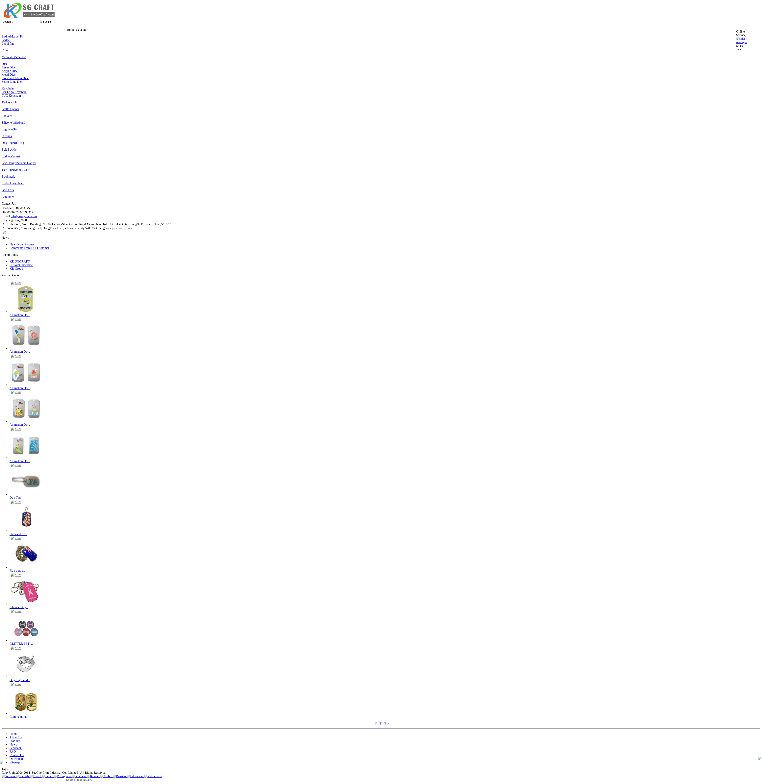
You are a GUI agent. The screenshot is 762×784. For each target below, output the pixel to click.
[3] (385, 723)
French (37, 776)
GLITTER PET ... (21, 643)
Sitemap (15, 762)
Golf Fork (8, 190)
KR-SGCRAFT (20, 261)
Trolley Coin (9, 102)
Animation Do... (20, 315)
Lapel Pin (8, 43)
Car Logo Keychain (14, 92)
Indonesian (136, 776)
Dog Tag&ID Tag (13, 142)
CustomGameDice (21, 265)
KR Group (16, 268)
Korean (94, 776)
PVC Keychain (11, 95)
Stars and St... (18, 534)
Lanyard (7, 115)
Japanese (80, 776)
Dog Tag (15, 497)
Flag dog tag (17, 570)
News (33, 29)
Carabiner (8, 196)
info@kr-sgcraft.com (24, 216)
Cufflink (7, 136)
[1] (375, 723)
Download (16, 758)
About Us (14, 29)
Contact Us (59, 29)
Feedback (41, 29)
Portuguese (64, 776)
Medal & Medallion (14, 57)
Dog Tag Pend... (20, 680)
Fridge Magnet (11, 156)
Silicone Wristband (13, 122)
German (10, 776)
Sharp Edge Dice (12, 81)
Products (24, 29)
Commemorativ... (20, 716)
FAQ (50, 29)
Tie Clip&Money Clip (15, 169)
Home (5, 29)
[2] (380, 723)
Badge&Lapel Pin (13, 36)
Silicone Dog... (19, 607)
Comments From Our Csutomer (29, 248)
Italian (49, 776)
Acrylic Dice (10, 71)
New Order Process (22, 244)
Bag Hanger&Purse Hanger (19, 163)
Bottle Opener (10, 109)
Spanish (24, 776)
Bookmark (8, 176)
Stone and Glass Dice (15, 78)
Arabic (107, 776)
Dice (5, 63)
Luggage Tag (10, 129)
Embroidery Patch (13, 183)
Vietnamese (154, 776)
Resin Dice (8, 67)
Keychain (8, 88)
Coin (5, 50)
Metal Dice (8, 74)
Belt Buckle (9, 149)
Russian (121, 776)
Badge (6, 40)
